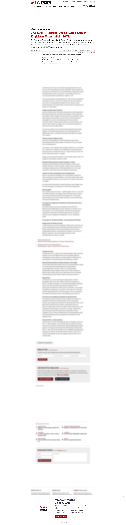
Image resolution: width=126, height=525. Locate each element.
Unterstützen (79, 1)
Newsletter (65, 1)
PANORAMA (48, 6)
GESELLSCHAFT (40, 6)
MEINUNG (72, 6)
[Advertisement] (63, 17)
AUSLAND (59, 6)
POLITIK (33, 6)
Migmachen (72, 1)
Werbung (86, 1)
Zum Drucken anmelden (90, 52)
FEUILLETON (66, 6)
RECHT (54, 6)
